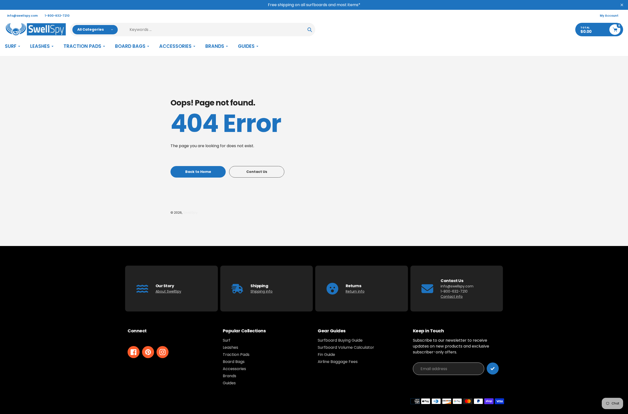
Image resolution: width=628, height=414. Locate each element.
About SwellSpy (168, 291)
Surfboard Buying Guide (340, 340)
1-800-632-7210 (57, 15)
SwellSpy (190, 212)
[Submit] (493, 368)
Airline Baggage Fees (338, 361)
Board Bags (234, 361)
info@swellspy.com (22, 15)
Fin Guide (326, 354)
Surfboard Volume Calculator (346, 347)
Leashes (230, 347)
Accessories (234, 369)
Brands (229, 376)
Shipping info (261, 291)
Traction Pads (236, 354)
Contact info (452, 296)
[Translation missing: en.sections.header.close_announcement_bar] (621, 4)
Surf (226, 340)
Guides (229, 383)
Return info (355, 291)
